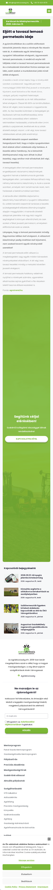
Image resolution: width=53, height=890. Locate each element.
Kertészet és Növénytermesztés (22, 21)
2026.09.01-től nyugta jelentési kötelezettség (32, 576)
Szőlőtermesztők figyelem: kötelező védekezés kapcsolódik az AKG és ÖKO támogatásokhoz (34, 609)
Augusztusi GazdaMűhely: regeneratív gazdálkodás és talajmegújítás (34, 627)
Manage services (26, 860)
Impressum (42, 887)
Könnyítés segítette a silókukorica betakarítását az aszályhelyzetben (35, 591)
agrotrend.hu (16, 290)
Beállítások (26, 881)
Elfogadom (26, 867)
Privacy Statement (27, 887)
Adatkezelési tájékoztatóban (19, 723)
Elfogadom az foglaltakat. (19, 723)
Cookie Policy (11, 887)
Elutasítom (26, 874)
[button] (49, 839)
